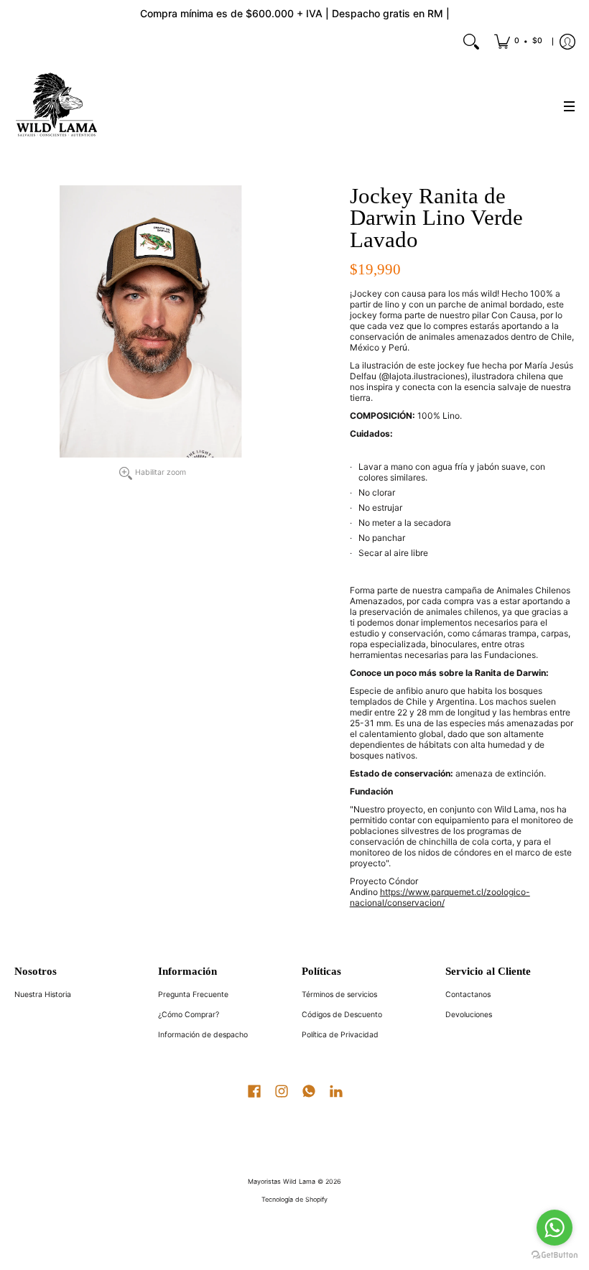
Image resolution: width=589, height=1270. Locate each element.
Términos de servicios (339, 994)
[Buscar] (471, 41)
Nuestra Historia (42, 994)
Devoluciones (468, 1014)
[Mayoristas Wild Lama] (57, 106)
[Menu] (568, 106)
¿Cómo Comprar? (188, 1014)
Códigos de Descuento (342, 1014)
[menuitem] (518, 41)
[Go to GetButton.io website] (555, 1255)
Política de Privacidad (340, 1034)
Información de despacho (203, 1034)
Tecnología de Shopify (294, 1199)
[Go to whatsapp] (554, 1228)
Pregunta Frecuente (193, 994)
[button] (254, 1089)
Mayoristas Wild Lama (281, 1181)
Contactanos (468, 994)
